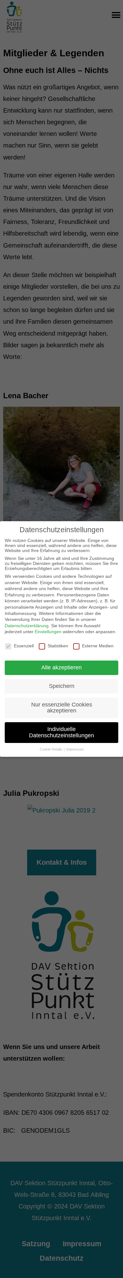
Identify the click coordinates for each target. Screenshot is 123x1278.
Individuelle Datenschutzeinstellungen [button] (61, 732)
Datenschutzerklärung (27, 625)
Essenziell (24, 645)
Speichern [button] (61, 686)
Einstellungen (48, 631)
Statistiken (58, 645)
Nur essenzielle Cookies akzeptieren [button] (61, 707)
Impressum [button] (75, 749)
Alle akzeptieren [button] (61, 667)
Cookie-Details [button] (51, 749)
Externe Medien (98, 645)
